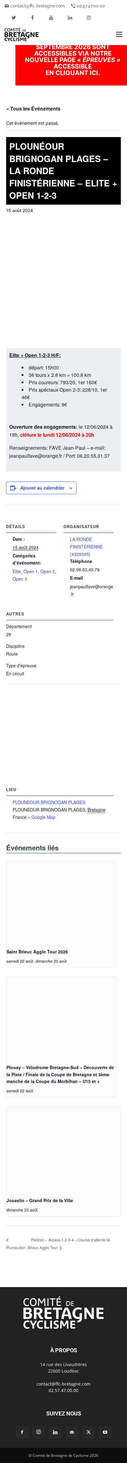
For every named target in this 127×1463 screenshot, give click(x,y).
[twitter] (13, 17)
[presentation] (61, 902)
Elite (17, 571)
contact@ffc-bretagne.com (37, 5)
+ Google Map (41, 817)
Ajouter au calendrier (42, 488)
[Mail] (72, 1432)
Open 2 (47, 571)
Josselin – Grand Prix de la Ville (39, 1200)
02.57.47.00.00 (91, 5)
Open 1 (30, 571)
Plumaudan (16, 1247)
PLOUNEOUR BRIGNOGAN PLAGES (49, 802)
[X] (88, 1432)
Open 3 (20, 579)
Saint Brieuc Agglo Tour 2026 (37, 951)
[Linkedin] (55, 1432)
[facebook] (32, 17)
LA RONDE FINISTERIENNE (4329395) (86, 546)
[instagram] (88, 17)
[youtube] (51, 17)
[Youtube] (105, 1432)
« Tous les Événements (33, 108)
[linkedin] (70, 17)
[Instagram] (38, 1432)
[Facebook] (22, 1432)
